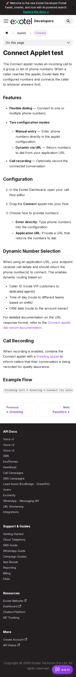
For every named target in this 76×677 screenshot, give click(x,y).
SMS (6, 456)
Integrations (11, 512)
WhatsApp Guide (14, 550)
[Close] (73, 7)
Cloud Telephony (14, 539)
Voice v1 (8, 439)
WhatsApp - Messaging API (21, 500)
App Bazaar (10, 562)
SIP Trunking (11, 617)
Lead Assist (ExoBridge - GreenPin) (26, 484)
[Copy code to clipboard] (68, 392)
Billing (7, 573)
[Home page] (7, 33)
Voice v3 (8, 450)
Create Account (13, 639)
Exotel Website (13, 600)
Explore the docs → (36, 11)
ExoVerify (9, 495)
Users (7, 489)
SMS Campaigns (14, 478)
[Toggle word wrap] (61, 392)
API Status (9, 645)
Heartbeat (9, 467)
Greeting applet (47, 356)
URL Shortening (13, 506)
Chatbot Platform (14, 612)
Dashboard (10, 606)
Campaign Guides (15, 556)
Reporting (9, 567)
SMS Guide (10, 545)
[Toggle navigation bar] (6, 21)
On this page (15, 43)
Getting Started (13, 534)
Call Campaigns (13, 472)
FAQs (6, 579)
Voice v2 (8, 444)
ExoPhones (10, 461)
